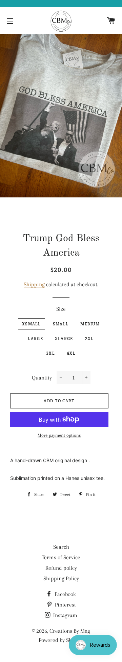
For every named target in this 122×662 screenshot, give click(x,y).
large (35, 338)
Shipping (34, 284)
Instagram (64, 615)
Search (61, 547)
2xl (89, 338)
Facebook (64, 594)
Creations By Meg (69, 631)
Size (61, 309)
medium (90, 324)
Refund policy (61, 568)
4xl (71, 353)
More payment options (59, 435)
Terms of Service (61, 557)
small (61, 324)
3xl (50, 353)
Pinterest (65, 604)
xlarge (64, 338)
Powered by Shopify (61, 640)
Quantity (42, 377)
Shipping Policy (61, 578)
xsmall (31, 324)
